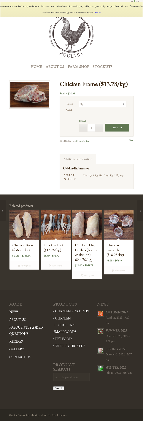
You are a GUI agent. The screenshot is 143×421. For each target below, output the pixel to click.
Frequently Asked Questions (26, 330)
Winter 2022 (116, 367)
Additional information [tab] (77, 159)
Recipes (16, 341)
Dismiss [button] (97, 12)
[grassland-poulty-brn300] (71, 34)
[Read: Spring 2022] (100, 350)
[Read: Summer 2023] (100, 331)
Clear (131, 140)
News (13, 312)
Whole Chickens (70, 346)
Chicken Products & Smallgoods (64, 325)
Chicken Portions (82, 141)
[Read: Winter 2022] (100, 368)
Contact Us (20, 357)
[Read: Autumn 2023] (100, 313)
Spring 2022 (115, 349)
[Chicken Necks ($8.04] (3, 210)
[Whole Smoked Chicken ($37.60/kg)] (140, 210)
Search (58, 388)
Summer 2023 (116, 330)
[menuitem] (36, 66)
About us (17, 319)
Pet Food (63, 339)
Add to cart (117, 127)
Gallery (16, 349)
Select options (25, 265)
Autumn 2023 (117, 312)
